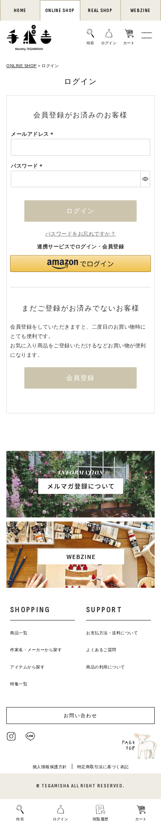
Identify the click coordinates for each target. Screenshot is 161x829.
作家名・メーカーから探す (36, 649)
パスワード (28, 166)
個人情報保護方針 (50, 766)
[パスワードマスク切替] (145, 179)
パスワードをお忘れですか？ (80, 234)
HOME (20, 11)
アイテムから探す (27, 667)
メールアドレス (33, 134)
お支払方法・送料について (112, 633)
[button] (80, 263)
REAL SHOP (100, 11)
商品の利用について (105, 667)
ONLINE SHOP (60, 11)
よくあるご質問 (101, 649)
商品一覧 (18, 633)
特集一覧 (18, 684)
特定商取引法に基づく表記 (103, 766)
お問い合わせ (80, 715)
